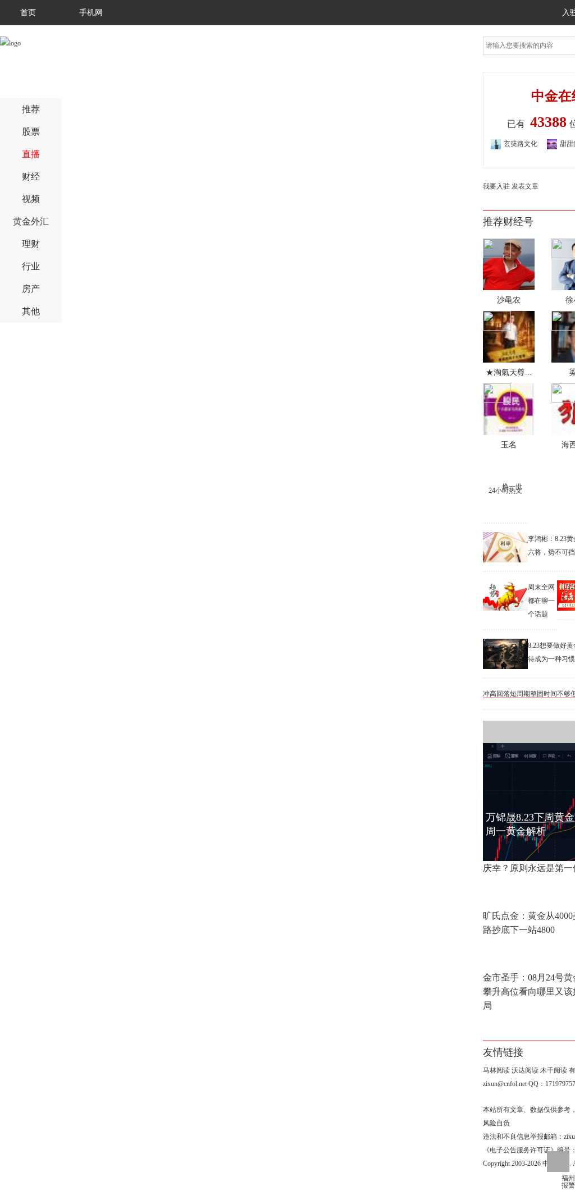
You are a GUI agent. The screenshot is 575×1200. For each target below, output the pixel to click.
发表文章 (525, 186)
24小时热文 (505, 490)
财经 (31, 176)
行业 (31, 266)
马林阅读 (496, 1070)
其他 (31, 311)
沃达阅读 (525, 1070)
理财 (31, 244)
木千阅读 (553, 1070)
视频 (31, 199)
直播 (31, 154)
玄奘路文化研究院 (510, 144)
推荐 (31, 109)
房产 (31, 289)
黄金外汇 (31, 221)
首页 (28, 12)
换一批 (512, 487)
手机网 (91, 12)
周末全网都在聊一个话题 (541, 600)
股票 (31, 131)
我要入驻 (496, 186)
